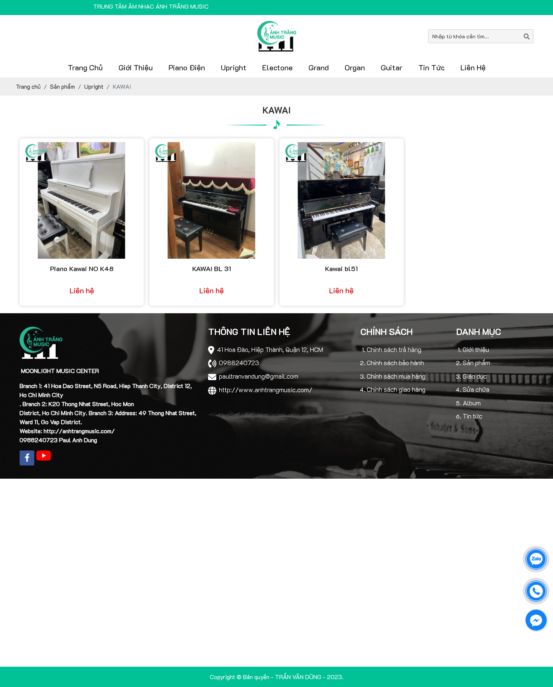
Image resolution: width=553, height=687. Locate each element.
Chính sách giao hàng (396, 389)
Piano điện (187, 67)
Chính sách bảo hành (395, 362)
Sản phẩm (476, 362)
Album (472, 403)
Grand (318, 67)
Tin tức (431, 67)
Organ (355, 67)
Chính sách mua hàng (396, 376)
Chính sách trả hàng (394, 349)
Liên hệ (473, 67)
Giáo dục (475, 376)
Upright (233, 67)
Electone (277, 67)
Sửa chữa (476, 389)
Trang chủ (85, 67)
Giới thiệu (135, 67)
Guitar (392, 67)
